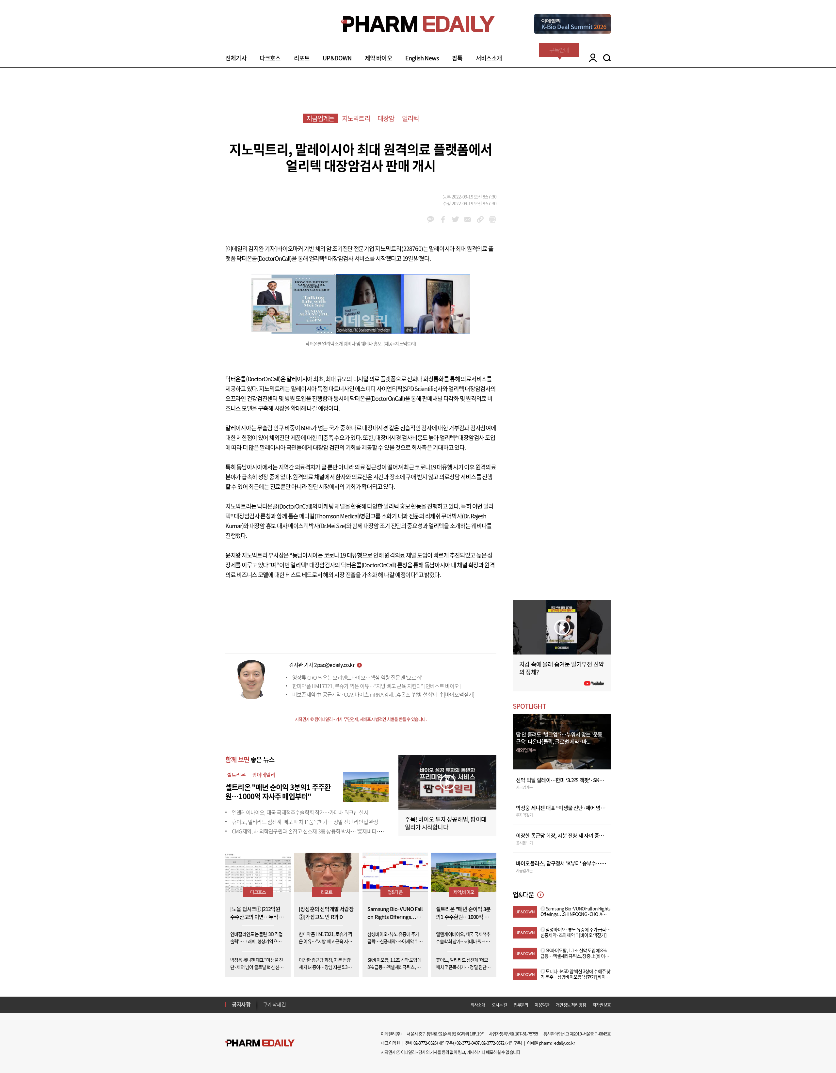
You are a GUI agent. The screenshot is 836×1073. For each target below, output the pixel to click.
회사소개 (478, 1005)
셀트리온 (236, 775)
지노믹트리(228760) (399, 248)
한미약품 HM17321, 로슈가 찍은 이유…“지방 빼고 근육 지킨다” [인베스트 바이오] (376, 686)
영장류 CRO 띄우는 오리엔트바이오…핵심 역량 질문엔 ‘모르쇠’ (357, 677)
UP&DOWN (337, 58)
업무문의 (521, 1005)
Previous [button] (265, 1000)
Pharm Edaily (260, 1043)
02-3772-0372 (492, 1043)
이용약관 (542, 1005)
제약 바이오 (378, 58)
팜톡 (457, 58)
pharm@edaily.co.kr (557, 1043)
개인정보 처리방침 (571, 1005)
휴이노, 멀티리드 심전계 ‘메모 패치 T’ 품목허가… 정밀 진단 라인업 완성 (305, 822)
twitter (455, 219)
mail (468, 219)
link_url (480, 219)
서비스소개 (489, 58)
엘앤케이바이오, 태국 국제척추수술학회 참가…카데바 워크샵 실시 (300, 812)
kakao (430, 219)
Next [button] (265, 1008)
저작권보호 (601, 1005)
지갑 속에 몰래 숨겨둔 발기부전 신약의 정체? (561, 668)
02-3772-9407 (468, 1043)
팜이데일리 (263, 775)
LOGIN (591, 58)
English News (422, 58)
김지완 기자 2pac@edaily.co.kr (321, 665)
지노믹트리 (356, 118)
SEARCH (607, 58)
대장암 (386, 118)
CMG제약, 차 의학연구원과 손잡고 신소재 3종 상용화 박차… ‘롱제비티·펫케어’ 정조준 (320, 831)
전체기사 (236, 58)
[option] (314, 1004)
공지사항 (241, 1004)
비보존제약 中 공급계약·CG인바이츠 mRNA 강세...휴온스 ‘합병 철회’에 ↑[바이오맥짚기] (383, 694)
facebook (443, 219)
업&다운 (395, 892)
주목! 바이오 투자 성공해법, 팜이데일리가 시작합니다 (445, 823)
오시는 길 (499, 1005)
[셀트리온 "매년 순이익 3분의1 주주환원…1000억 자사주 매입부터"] (366, 786)
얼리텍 (410, 118)
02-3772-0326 (424, 1043)
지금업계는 (320, 118)
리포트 (302, 58)
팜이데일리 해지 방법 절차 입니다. (295, 1004)
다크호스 (270, 58)
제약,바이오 (463, 892)
